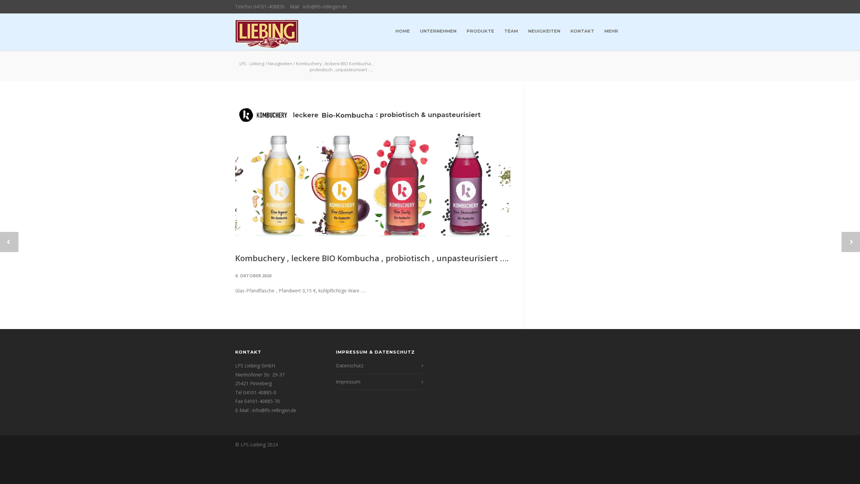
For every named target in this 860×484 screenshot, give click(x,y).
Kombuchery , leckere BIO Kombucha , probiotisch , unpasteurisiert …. (372, 258)
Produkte (480, 31)
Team (511, 31)
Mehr (611, 31)
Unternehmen (438, 31)
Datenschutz (349, 365)
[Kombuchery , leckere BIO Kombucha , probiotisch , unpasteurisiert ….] (372, 171)
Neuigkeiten (544, 31)
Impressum (348, 381)
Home (402, 31)
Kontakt (582, 31)
